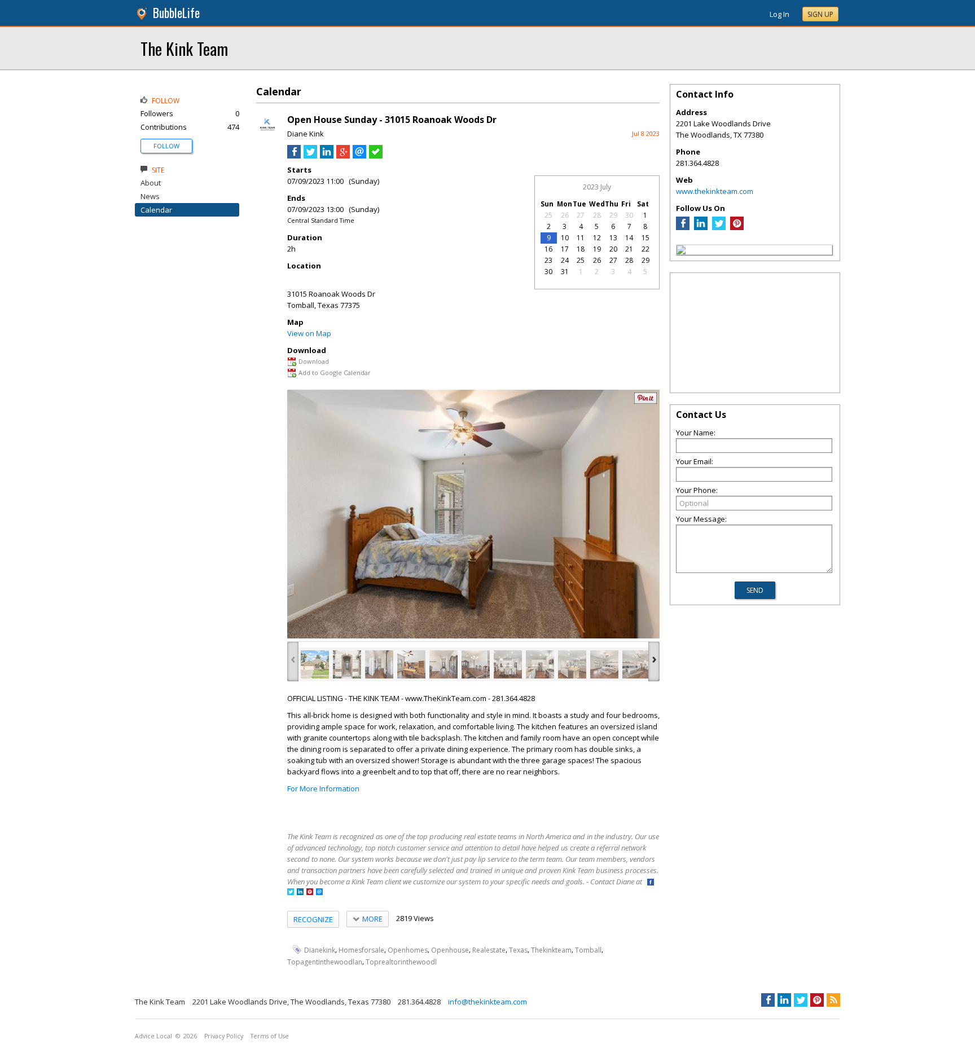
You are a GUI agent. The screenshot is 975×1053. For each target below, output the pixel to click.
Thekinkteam (551, 950)
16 (548, 249)
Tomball (588, 950)
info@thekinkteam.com (487, 1002)
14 (629, 238)
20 (613, 249)
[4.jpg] (411, 664)
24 (565, 260)
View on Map (309, 333)
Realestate (489, 950)
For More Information (323, 788)
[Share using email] (359, 156)
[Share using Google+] (343, 156)
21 (629, 249)
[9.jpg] (572, 664)
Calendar (156, 210)
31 (565, 271)
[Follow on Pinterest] (309, 892)
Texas (518, 950)
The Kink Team (184, 48)
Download (313, 361)
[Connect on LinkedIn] (300, 892)
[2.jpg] (347, 664)
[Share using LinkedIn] (326, 156)
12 (597, 238)
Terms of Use (270, 1036)
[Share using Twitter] (310, 156)
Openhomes (408, 950)
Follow (166, 146)
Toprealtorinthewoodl (401, 962)
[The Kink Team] (681, 251)
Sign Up (820, 14)
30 (629, 215)
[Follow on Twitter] (290, 892)
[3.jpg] (379, 664)
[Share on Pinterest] (645, 401)
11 (581, 238)
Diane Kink (305, 134)
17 (565, 249)
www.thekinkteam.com (714, 191)
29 (613, 215)
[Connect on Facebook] (650, 883)
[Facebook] (682, 227)
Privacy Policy (223, 1036)
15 (645, 238)
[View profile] (267, 134)
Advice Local (153, 1036)
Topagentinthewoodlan (324, 962)
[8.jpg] (540, 664)
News (150, 196)
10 (565, 238)
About (150, 183)
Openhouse (450, 950)
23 (548, 260)
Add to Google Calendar (334, 372)
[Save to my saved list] (376, 156)
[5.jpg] (443, 664)
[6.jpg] (475, 664)
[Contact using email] (319, 892)
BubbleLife (176, 12)
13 (613, 238)
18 (581, 249)
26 (565, 215)
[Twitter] (719, 227)
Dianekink (319, 950)
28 (597, 215)
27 (581, 215)
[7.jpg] (508, 664)
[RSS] (833, 1000)
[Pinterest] (737, 227)
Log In (779, 14)
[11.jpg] (636, 664)
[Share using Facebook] (294, 156)
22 (645, 249)
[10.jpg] (604, 664)
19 (597, 249)
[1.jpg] (315, 664)
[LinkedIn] (701, 227)
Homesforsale (361, 950)
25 (548, 215)
